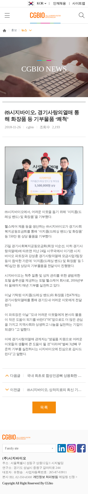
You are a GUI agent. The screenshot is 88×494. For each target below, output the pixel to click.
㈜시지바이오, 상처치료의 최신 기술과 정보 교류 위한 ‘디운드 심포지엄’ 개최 (55, 390)
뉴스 (24, 30)
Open (78, 15)
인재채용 (59, 3)
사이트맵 (78, 3)
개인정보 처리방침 (45, 477)
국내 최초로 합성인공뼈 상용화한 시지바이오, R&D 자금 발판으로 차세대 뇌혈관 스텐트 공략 (55, 376)
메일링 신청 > (68, 477)
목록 (44, 407)
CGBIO (45, 15)
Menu (7, 15)
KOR (40, 3)
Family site (12, 448)
